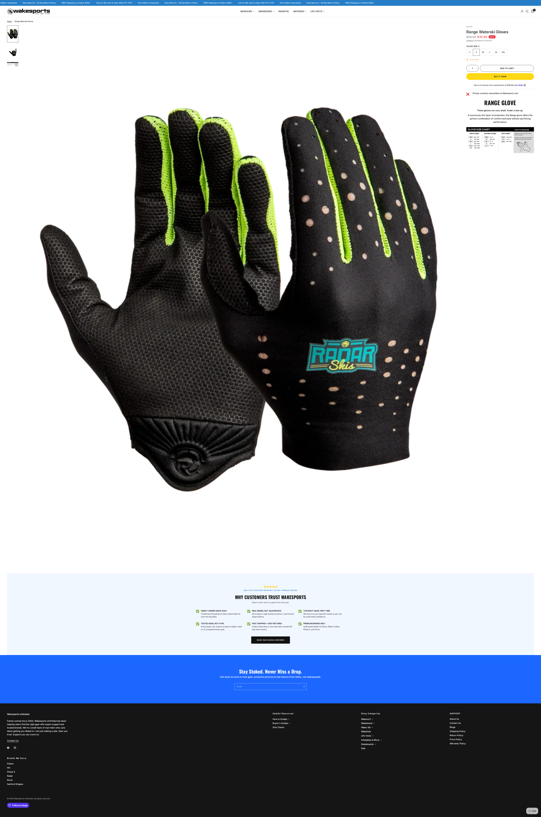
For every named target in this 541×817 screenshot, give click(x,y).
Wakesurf (246, 11)
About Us (454, 719)
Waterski (298, 11)
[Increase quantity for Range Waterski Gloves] (476, 68)
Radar (10, 776)
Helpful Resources (283, 714)
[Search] (527, 11)
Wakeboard (265, 11)
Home (9, 21)
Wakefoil (283, 11)
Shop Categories (370, 714)
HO (8, 767)
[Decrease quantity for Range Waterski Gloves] (468, 68)
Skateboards (367, 744)
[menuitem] (247, 11)
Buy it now (500, 76)
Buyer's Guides (280, 723)
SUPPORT (455, 714)
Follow (10, 763)
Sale (363, 748)
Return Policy (456, 735)
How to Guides (280, 719)
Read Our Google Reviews (270, 640)
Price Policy (456, 739)
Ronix (10, 780)
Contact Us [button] (13, 740)
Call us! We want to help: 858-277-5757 (29, 3)
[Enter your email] (303, 686)
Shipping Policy (457, 731)
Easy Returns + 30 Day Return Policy (95, 3)
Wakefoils (366, 731)
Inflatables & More (370, 740)
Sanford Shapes (15, 784)
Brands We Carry (16, 758)
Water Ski (366, 727)
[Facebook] (10, 748)
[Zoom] (452, 31)
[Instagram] (17, 748)
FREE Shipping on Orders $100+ (132, 3)
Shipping (469, 40)
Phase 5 (11, 771)
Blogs (452, 727)
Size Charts (278, 727)
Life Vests (316, 11)
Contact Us (455, 723)
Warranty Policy (458, 743)
